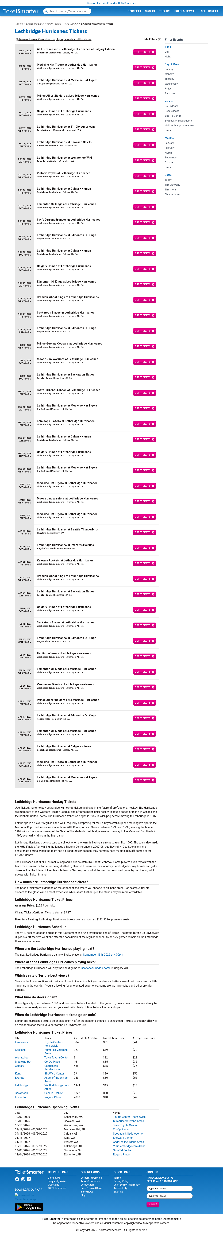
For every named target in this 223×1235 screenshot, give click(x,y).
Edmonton (21, 1097)
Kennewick (21, 1042)
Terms (117, 1177)
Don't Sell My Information (127, 1184)
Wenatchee (22, 1057)
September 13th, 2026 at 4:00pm (103, 954)
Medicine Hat (23, 1061)
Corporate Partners (91, 1177)
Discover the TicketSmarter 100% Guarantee (111, 3)
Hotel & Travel (184, 11)
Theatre (164, 11)
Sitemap (118, 1191)
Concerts (134, 11)
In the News (87, 1191)
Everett (19, 1077)
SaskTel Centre (53, 1093)
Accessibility (120, 1188)
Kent (18, 1073)
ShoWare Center (54, 1073)
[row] (87, 52)
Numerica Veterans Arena (128, 1121)
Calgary (19, 1066)
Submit (152, 1204)
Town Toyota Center (56, 1057)
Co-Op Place (52, 1061)
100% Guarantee (57, 1188)
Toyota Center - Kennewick (53, 1044)
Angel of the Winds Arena (128, 1142)
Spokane (20, 1050)
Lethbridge (21, 1085)
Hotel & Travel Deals (91, 1188)
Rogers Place (52, 1097)
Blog (83, 1195)
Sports (150, 11)
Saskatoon (21, 1093)
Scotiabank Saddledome (96, 968)
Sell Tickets (209, 11)
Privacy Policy (121, 1181)
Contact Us (54, 1177)
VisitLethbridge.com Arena (129, 1146)
